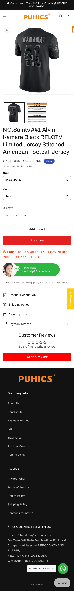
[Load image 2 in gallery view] (37, 112)
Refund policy (16, 454)
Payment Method (18, 420)
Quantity (8, 208)
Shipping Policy (17, 504)
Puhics (40, 584)
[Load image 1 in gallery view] (14, 112)
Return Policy (16, 496)
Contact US (15, 412)
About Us (14, 403)
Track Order (15, 437)
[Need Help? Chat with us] (63, 568)
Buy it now (37, 240)
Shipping (7, 166)
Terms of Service (18, 446)
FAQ (10, 429)
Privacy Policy (16, 478)
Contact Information (20, 513)
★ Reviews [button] (70, 299)
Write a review (37, 357)
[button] (5, 16)
